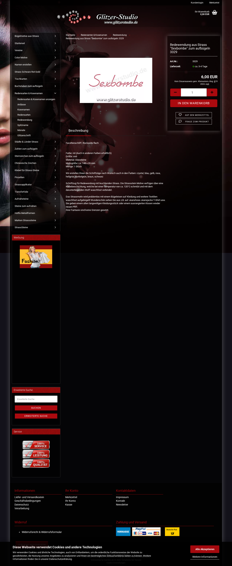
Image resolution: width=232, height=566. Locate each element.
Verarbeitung (21, 508)
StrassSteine (21, 227)
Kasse (68, 504)
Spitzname (22, 125)
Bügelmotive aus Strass (27, 36)
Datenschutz (21, 504)
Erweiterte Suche (36, 416)
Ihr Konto (70, 500)
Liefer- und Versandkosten (29, 497)
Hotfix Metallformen (25, 213)
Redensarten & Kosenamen (29, 93)
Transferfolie (21, 191)
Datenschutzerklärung (60, 559)
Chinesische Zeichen (25, 163)
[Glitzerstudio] (98, 17)
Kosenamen (23, 109)
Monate (21, 130)
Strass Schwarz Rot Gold (27, 71)
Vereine (18, 50)
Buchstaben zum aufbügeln (29, 86)
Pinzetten (19, 177)
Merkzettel (214, 2)
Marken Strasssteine (25, 220)
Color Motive (21, 57)
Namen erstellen (23, 64)
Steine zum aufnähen (25, 206)
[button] (175, 92)
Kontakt (120, 500)
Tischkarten (21, 79)
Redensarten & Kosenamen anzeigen (36, 99)
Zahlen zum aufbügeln (26, 148)
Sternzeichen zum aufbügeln (29, 156)
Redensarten (23, 114)
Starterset (20, 43)
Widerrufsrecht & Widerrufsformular (42, 532)
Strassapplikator (23, 184)
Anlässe (21, 104)
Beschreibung (78, 130)
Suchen (36, 408)
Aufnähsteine (21, 198)
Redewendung (24, 120)
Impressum (122, 497)
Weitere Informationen (204, 556)
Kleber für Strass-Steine (27, 170)
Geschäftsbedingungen (27, 500)
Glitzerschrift (24, 135)
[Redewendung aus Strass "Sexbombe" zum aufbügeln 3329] (116, 79)
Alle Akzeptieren (204, 549)
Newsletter (122, 504)
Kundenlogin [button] (196, 2)
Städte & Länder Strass (26, 141)
